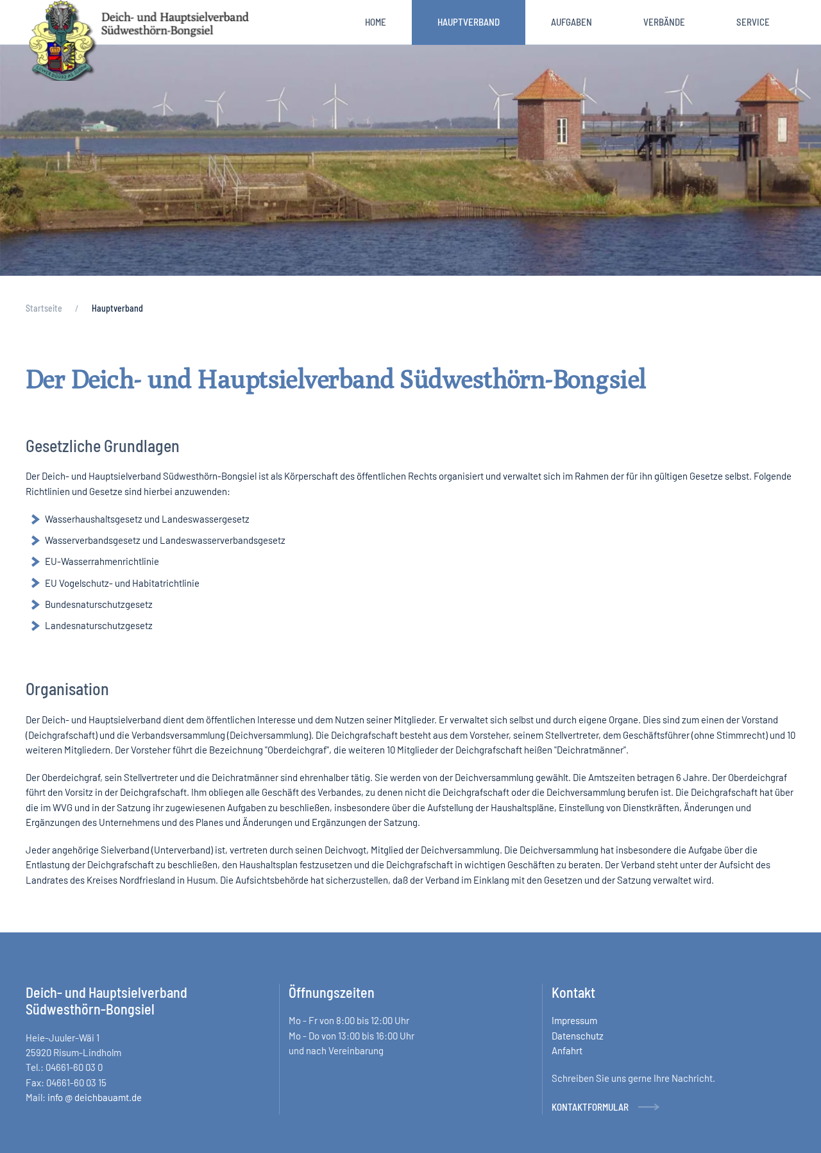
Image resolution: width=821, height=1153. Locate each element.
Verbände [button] (664, 22)
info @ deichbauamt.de (94, 1097)
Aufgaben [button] (571, 22)
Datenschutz (578, 1035)
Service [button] (753, 22)
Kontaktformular (590, 1107)
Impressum (574, 1020)
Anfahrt (567, 1050)
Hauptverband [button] (468, 22)
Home (375, 22)
